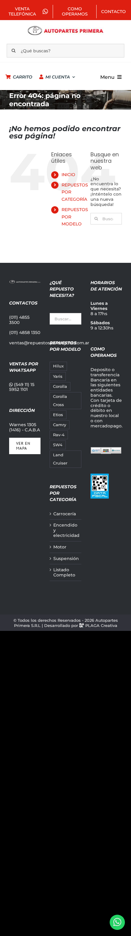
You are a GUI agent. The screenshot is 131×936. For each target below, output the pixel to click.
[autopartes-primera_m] (65, 27)
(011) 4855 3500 (19, 320)
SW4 (57, 445)
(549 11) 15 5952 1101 (21, 387)
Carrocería (64, 514)
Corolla (60, 386)
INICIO (68, 174)
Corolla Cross (60, 400)
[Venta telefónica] (117, 922)
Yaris (57, 376)
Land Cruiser (60, 459)
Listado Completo (64, 572)
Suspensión (65, 558)
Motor (59, 547)
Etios (58, 414)
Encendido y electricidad (65, 530)
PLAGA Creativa (101, 625)
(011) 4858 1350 (24, 332)
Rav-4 (59, 435)
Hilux (58, 366)
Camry (59, 425)
